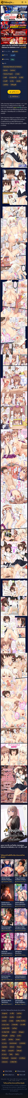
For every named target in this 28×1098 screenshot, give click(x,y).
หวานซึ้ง (23, 1024)
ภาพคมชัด (14, 1024)
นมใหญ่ (14, 1028)
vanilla (4, 1021)
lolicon (12, 1047)
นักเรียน (11, 1039)
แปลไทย (6, 84)
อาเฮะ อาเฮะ (5, 1024)
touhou (12, 70)
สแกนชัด (4, 1017)
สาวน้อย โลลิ (13, 77)
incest (18, 1039)
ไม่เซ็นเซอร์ (5, 1058)
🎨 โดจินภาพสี (21, 1075)
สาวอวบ (4, 1054)
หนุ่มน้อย (4, 1047)
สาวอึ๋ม (21, 77)
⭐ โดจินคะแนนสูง (20, 1071)
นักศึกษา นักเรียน (20, 1021)
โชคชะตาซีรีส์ (12, 1079)
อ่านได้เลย (22, 1058)
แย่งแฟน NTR (5, 1028)
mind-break (13, 1043)
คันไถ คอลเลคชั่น (19, 1079)
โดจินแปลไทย (3, 1079)
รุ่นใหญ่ (12, 1036)
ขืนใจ (17, 1054)
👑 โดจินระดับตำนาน (8, 1075)
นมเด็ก (4, 1039)
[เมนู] (22, 2)
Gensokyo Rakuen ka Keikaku (12, 67)
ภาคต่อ (17, 74)
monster (13, 1058)
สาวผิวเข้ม (22, 1043)
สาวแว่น (4, 1043)
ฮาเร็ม (12, 81)
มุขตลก (14, 1032)
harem (5, 70)
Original (4, 1013)
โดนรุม (19, 1047)
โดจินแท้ (19, 1050)
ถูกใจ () (15, 92)
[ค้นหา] (25, 2)
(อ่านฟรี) (23, 47)
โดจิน (12, 59)
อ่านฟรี (13, 55)
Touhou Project (8, 74)
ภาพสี (5, 77)
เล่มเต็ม (18, 81)
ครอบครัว (11, 1050)
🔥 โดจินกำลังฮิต (7, 1071)
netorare (4, 1062)
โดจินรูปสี (13, 84)
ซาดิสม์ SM (13, 1062)
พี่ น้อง (3, 1050)
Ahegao (21, 1032)
